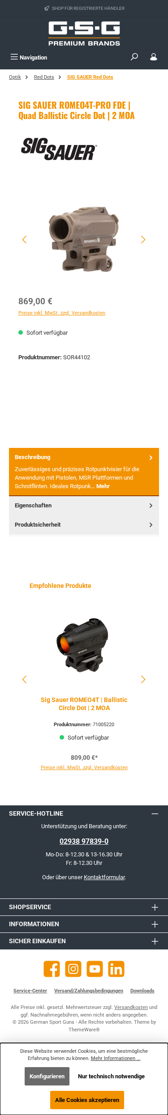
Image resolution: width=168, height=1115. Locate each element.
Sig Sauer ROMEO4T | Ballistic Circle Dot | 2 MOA (84, 704)
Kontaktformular (104, 877)
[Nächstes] (143, 239)
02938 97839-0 (84, 841)
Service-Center (30, 991)
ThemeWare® (84, 1030)
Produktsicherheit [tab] (37, 524)
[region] (84, 239)
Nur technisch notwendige (111, 1076)
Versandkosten (131, 1007)
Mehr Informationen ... (116, 1058)
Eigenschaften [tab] (33, 505)
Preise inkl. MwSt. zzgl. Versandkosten (61, 313)
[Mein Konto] (154, 57)
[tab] (84, 472)
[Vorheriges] (25, 239)
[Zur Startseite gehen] (84, 33)
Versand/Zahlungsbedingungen (88, 991)
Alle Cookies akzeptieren (87, 1100)
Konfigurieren (47, 1076)
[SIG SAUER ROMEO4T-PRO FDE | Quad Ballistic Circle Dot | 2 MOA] (84, 239)
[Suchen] (134, 57)
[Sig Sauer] (84, 149)
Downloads (142, 991)
